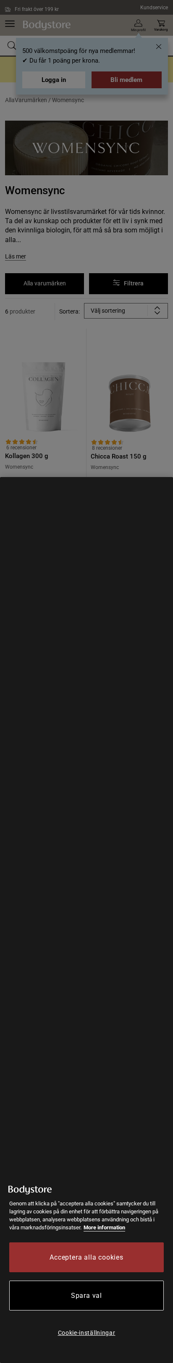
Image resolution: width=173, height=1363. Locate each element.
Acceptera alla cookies (86, 1257)
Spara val (86, 1296)
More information (104, 1227)
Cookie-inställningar (86, 1332)
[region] (86, 920)
